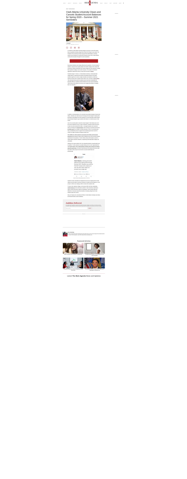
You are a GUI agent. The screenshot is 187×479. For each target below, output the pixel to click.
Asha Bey (69, 43)
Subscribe (115, 3)
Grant (120, 3)
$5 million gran (71, 129)
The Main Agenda (72, 8)
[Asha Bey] (65, 234)
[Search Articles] (123, 3)
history (92, 71)
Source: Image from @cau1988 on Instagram (74, 41)
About (101, 3)
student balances (71, 187)
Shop (111, 3)
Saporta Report (80, 127)
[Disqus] (84, 385)
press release (96, 78)
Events (80, 3)
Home (67, 8)
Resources (75, 3)
